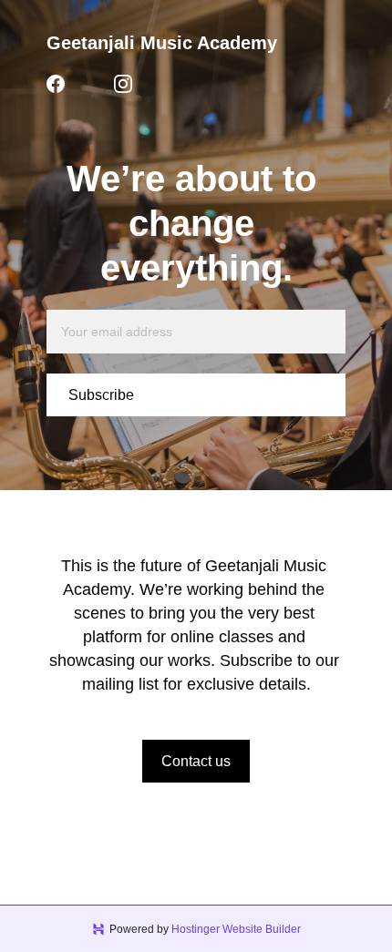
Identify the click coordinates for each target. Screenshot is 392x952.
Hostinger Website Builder (236, 929)
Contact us (196, 761)
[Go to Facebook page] (55, 84)
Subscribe (101, 395)
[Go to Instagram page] (123, 84)
